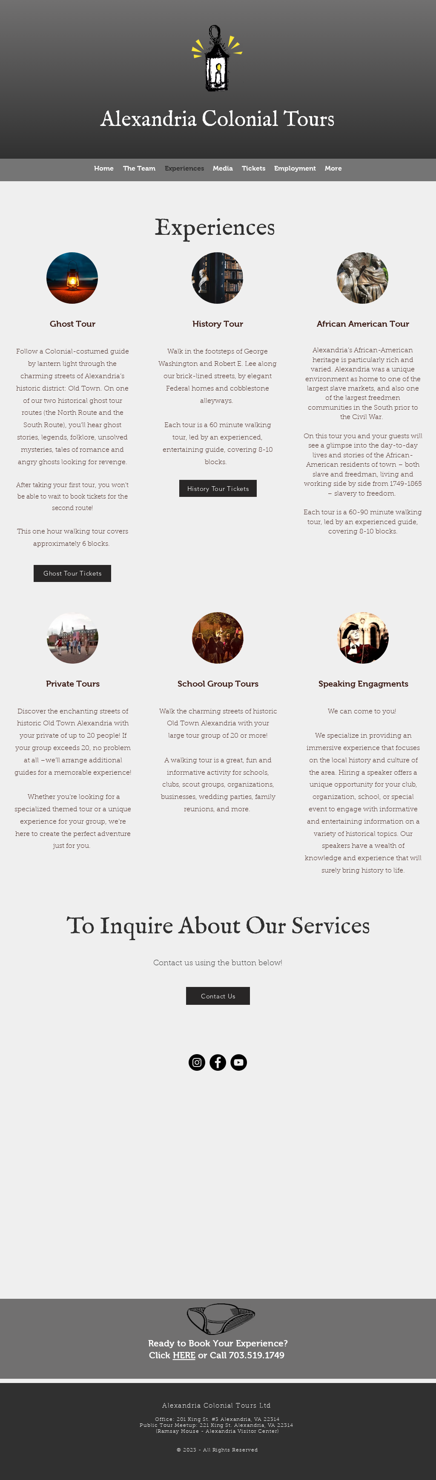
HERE (184, 1355)
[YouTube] (238, 1062)
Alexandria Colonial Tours (217, 120)
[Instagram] (197, 1062)
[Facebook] (217, 1062)
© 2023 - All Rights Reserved (217, 1450)
